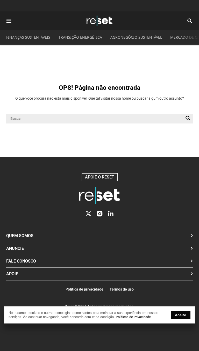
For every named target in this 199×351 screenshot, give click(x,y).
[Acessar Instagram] (99, 213)
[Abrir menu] (8, 21)
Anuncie (15, 248)
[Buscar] (188, 118)
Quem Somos (19, 235)
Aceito (180, 315)
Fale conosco (21, 261)
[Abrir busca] (190, 21)
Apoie (12, 273)
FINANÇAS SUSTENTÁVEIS (28, 37)
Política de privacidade (84, 289)
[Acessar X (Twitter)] (88, 213)
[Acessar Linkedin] (110, 213)
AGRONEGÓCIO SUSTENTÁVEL (136, 37)
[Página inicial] (99, 195)
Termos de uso (122, 289)
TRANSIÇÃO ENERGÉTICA (80, 37)
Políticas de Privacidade (133, 317)
